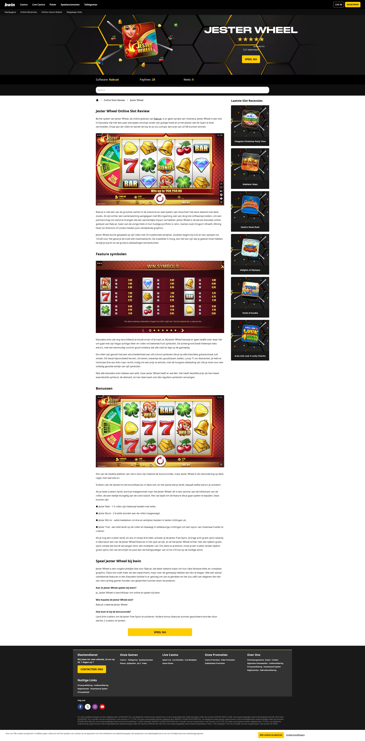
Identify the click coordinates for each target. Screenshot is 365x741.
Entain (267, 660)
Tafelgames (90, 4)
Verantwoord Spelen (272, 667)
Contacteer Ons (92, 669)
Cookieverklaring (276, 663)
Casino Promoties (212, 660)
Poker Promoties (228, 660)
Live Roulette (177, 660)
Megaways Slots (74, 12)
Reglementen (253, 670)
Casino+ (123, 660)
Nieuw (123, 663)
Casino (24, 4)
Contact (275, 660)
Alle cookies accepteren (271, 735)
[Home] (97, 100)
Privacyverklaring (254, 667)
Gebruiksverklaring (268, 670)
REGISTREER (353, 4)
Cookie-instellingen (295, 735)
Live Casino (38, 4)
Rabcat (114, 79)
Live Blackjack (191, 660)
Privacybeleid (83, 692)
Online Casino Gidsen (51, 12)
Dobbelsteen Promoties (215, 663)
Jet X (139, 663)
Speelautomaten (70, 4)
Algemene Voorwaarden (257, 663)
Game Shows (167, 663)
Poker (53, 4)
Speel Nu (251, 59)
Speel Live (166, 660)
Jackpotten (131, 663)
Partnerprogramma (255, 660)
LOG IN (338, 4)
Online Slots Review (114, 100)
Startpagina (10, 12)
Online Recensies (28, 12)
